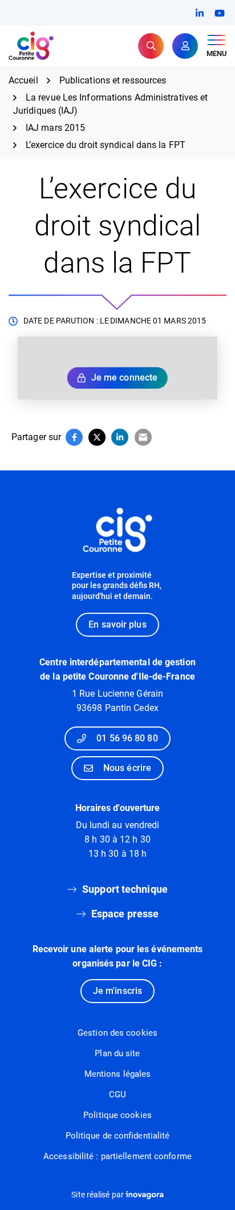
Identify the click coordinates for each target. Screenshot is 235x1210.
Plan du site (117, 1053)
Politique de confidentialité (118, 1136)
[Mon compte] (185, 46)
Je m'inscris (117, 990)
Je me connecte (124, 377)
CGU (117, 1094)
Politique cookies (117, 1115)
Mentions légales (117, 1074)
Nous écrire (127, 767)
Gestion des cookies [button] (117, 1033)
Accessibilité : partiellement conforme (117, 1156)
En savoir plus (117, 624)
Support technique (125, 889)
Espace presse (125, 914)
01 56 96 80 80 (126, 738)
